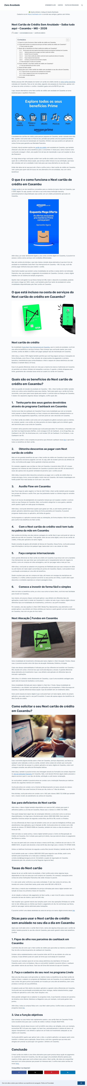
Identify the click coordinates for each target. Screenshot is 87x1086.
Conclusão (22, 77)
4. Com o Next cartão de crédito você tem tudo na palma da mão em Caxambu (43, 56)
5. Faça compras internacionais (31, 57)
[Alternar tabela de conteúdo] (67, 40)
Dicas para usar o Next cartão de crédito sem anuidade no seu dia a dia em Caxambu (44, 69)
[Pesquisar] (82, 5)
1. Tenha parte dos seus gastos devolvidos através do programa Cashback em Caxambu (44, 50)
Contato (60, 5)
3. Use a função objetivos (28, 75)
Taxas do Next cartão (25, 67)
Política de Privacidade (47, 1083)
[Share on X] (35, 1072)
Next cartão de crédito (27, 46)
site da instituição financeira (23, 774)
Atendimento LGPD (50, 5)
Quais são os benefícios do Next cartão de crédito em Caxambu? (38, 48)
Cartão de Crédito (39, 33)
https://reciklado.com (34, 14)
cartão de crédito (41, 147)
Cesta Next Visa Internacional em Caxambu (36, 347)
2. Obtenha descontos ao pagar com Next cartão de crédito (38, 52)
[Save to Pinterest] (51, 1072)
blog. (17, 1063)
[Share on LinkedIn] (67, 1072)
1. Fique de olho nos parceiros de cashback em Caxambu (36, 71)
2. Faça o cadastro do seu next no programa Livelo (35, 73)
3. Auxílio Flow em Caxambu (30, 54)
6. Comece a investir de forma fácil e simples (34, 59)
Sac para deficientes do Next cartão (30, 65)
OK (81, 1083)
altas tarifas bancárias (68, 82)
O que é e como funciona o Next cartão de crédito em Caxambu (37, 42)
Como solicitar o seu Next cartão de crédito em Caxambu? (36, 63)
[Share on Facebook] (19, 1072)
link (65, 440)
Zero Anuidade (12, 5)
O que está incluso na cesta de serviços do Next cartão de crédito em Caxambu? (42, 44)
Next (14, 189)
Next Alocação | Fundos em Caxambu (31, 61)
